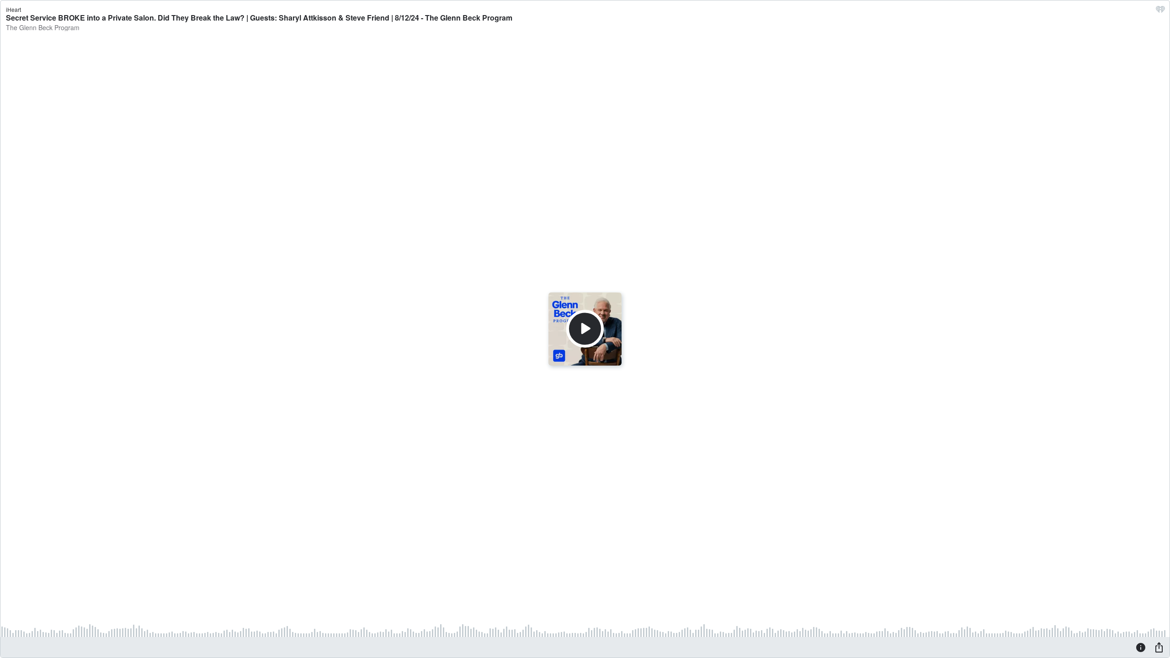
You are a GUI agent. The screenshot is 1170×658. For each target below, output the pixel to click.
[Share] (1159, 647)
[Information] (1141, 647)
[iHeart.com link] (1160, 11)
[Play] (585, 329)
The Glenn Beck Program (43, 27)
